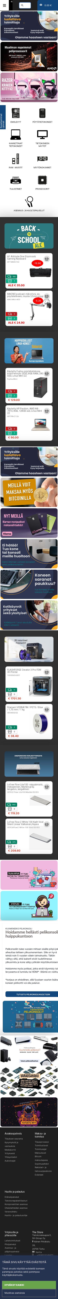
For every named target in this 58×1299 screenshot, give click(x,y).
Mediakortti (10, 1150)
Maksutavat (40, 1153)
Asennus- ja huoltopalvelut (29, 210)
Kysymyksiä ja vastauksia (11, 1144)
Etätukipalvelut (12, 1197)
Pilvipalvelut (10, 1244)
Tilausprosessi (42, 1142)
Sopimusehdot (42, 1164)
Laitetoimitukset (12, 1240)
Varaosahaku (11, 1211)
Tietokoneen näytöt (42, 144)
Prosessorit (42, 189)
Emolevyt (15, 122)
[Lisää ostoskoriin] (47, 259)
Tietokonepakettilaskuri (16, 1200)
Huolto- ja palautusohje (16, 1215)
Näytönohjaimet (42, 167)
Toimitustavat (41, 1145)
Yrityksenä (10, 1153)
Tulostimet (16, 189)
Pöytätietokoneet (42, 122)
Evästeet (39, 1175)
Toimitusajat (41, 1149)
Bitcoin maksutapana (41, 1158)
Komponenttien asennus (16, 1204)
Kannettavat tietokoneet (15, 144)
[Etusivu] (12, 1)
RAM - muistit (15, 167)
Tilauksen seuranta (14, 1139)
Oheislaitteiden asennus (16, 1208)
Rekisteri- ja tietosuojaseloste (43, 1169)
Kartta (38, 1252)
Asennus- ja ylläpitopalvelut (12, 1250)
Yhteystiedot (11, 1157)
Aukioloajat (10, 1161)
